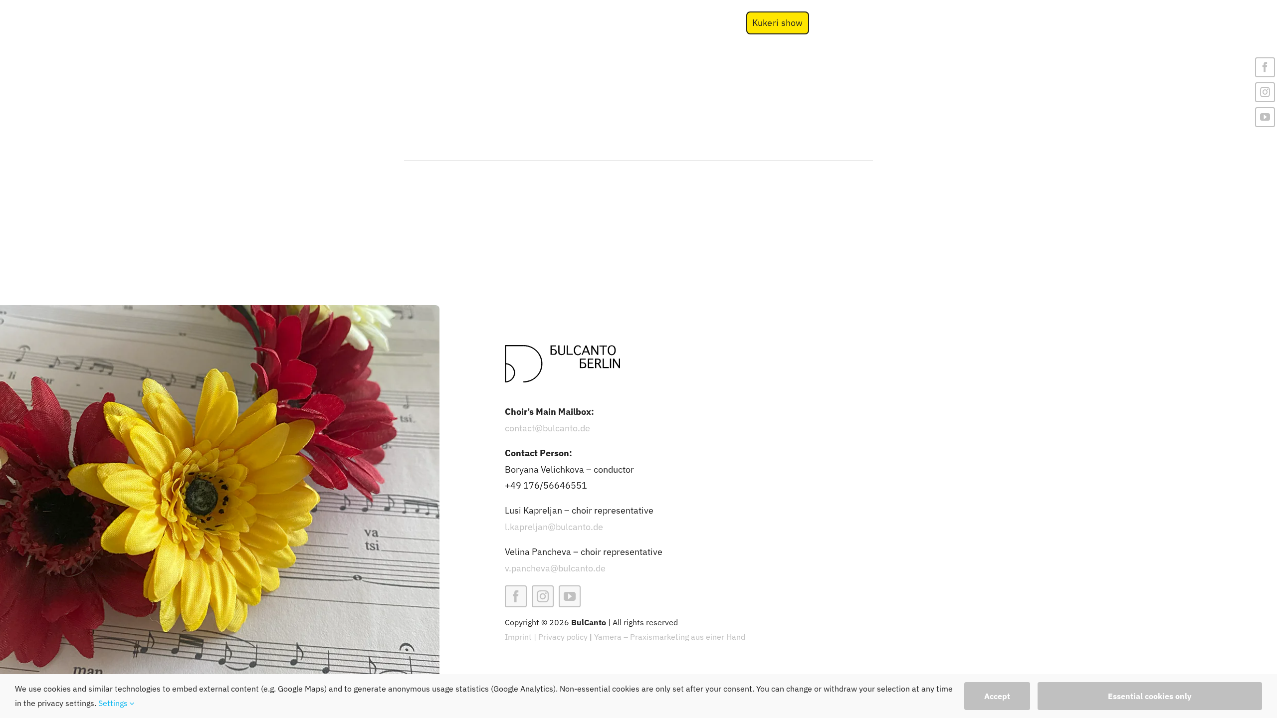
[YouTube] (1265, 117)
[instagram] (543, 596)
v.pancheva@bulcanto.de (555, 568)
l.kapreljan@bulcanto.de (554, 527)
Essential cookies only (1150, 696)
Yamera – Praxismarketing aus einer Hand (669, 637)
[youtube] (570, 596)
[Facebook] (1265, 67)
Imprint (518, 637)
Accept (997, 696)
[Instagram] (1265, 92)
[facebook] (516, 596)
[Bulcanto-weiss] (354, 10)
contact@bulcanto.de (547, 428)
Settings (114, 703)
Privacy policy (563, 637)
